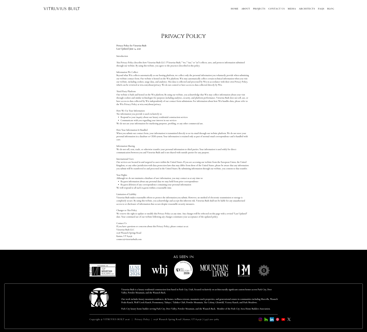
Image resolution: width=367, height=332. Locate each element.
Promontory (157, 302)
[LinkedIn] (272, 319)
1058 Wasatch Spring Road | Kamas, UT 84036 (177, 319)
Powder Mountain (194, 302)
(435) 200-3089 (211, 319)
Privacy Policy (142, 319)
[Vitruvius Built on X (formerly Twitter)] (289, 319)
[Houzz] (266, 319)
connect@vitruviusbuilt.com (128, 239)
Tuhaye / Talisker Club (174, 302)
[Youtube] (283, 319)
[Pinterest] (277, 319)
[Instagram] (260, 319)
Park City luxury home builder (135, 308)
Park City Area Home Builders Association (250, 308)
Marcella (265, 299)
